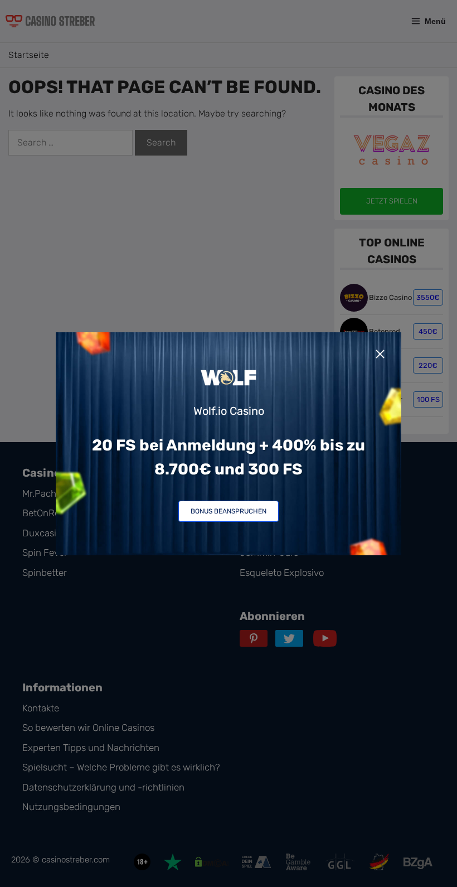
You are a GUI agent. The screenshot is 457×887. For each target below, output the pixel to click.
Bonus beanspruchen (228, 511)
